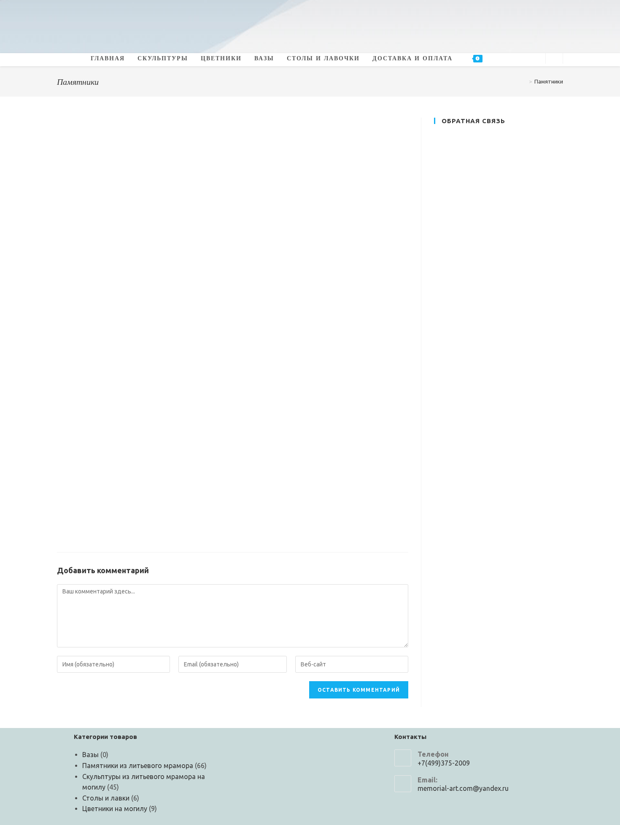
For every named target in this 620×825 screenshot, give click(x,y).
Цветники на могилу (114, 808)
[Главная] (524, 81)
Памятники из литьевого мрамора (137, 765)
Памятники (548, 81)
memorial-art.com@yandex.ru (463, 788)
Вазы (90, 754)
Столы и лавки (105, 798)
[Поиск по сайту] (554, 59)
